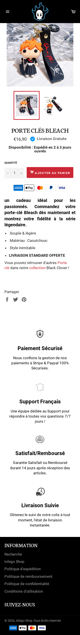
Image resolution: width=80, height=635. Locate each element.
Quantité (10, 162)
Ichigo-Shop (24, 620)
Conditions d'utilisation (23, 591)
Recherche (13, 554)
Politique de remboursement (28, 576)
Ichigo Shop (14, 561)
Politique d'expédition (22, 569)
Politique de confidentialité (26, 584)
